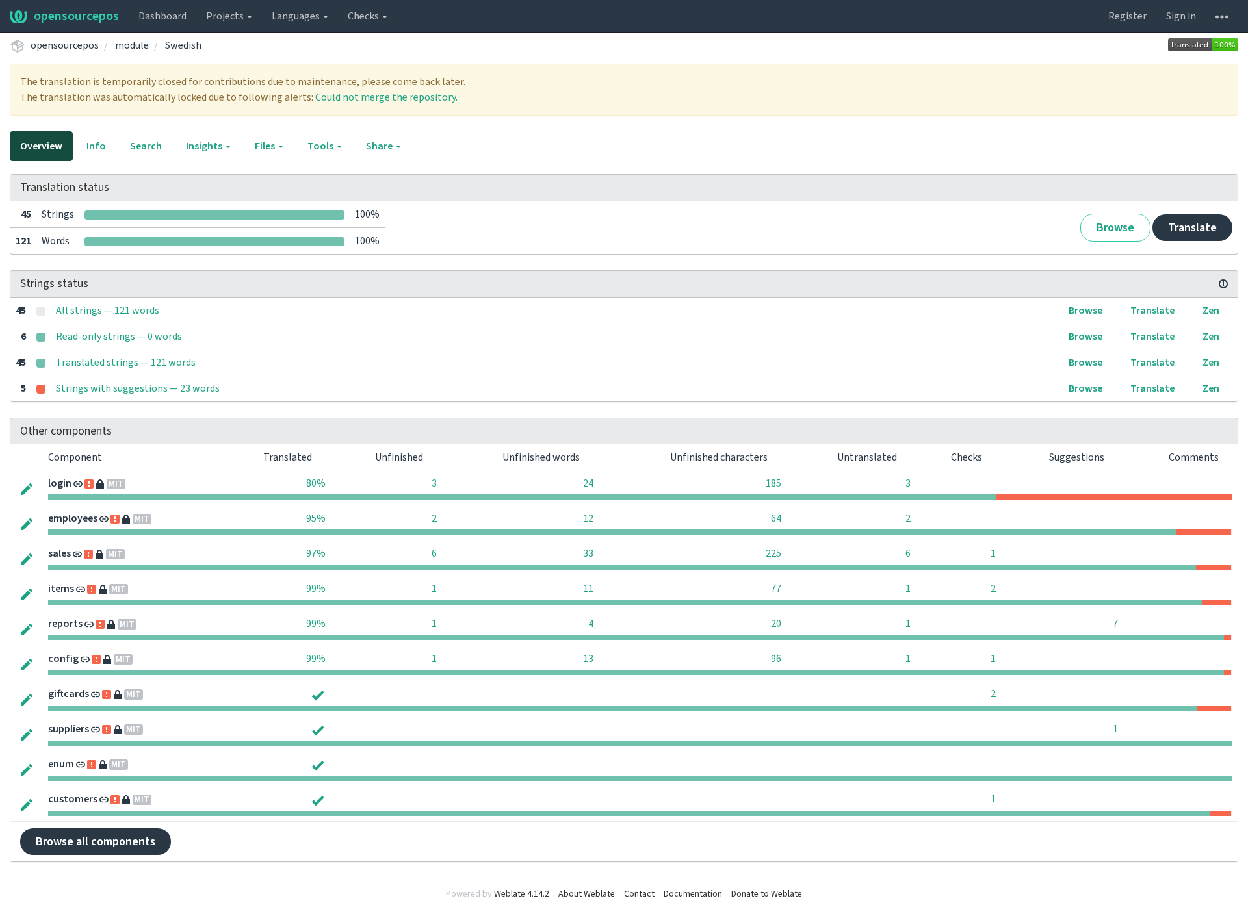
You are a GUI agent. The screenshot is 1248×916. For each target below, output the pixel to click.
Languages (297, 16)
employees (73, 518)
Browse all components (95, 841)
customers (73, 799)
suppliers (68, 729)
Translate (1192, 228)
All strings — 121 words (107, 310)
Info (96, 146)
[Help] (1222, 16)
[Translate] (26, 488)
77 (776, 588)
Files (266, 146)
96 (776, 659)
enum (61, 764)
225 (773, 553)
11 (588, 588)
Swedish (183, 45)
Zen (1210, 310)
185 (773, 483)
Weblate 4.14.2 (521, 893)
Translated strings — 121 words (126, 362)
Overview (41, 146)
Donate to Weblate (766, 893)
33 (588, 553)
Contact (639, 893)
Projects (226, 16)
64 (776, 518)
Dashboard (162, 16)
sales (59, 553)
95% (316, 518)
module (132, 45)
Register (1127, 16)
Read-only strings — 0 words (119, 336)
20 (776, 624)
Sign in (1181, 16)
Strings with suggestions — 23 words (138, 388)
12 (588, 518)
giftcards (68, 694)
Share (380, 146)
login (60, 483)
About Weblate (586, 893)
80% (316, 483)
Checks (364, 16)
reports (65, 624)
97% (316, 553)
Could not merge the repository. (386, 97)
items (61, 588)
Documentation (693, 893)
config (63, 659)
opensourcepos (76, 16)
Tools (321, 146)
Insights (205, 146)
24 (588, 483)
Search (146, 146)
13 (588, 659)
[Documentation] (1223, 283)
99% (316, 588)
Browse (1115, 228)
